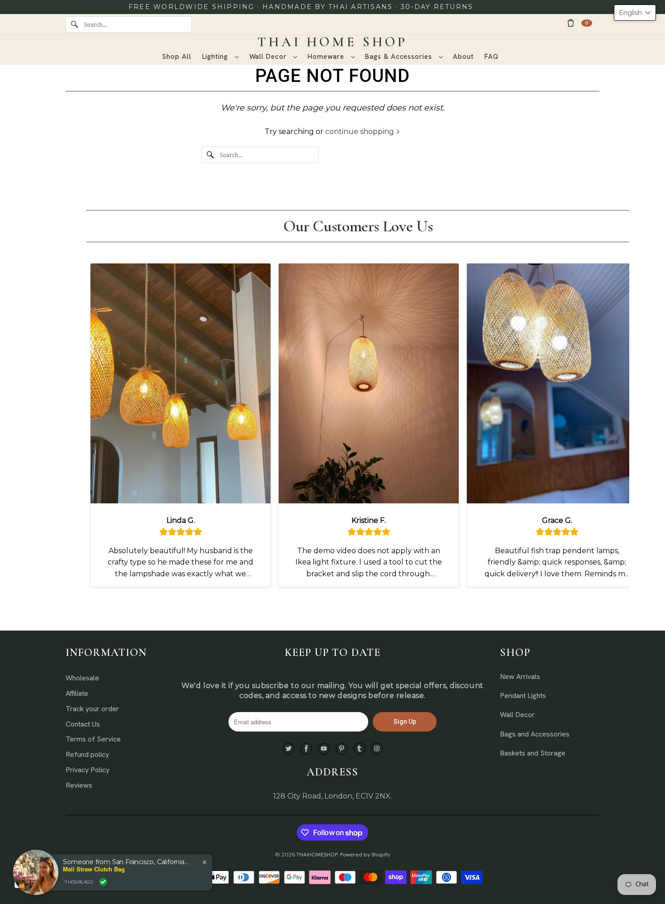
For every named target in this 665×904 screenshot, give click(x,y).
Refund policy (87, 754)
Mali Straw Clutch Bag (94, 869)
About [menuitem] (463, 56)
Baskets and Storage (532, 753)
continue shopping (360, 131)
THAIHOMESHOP (316, 854)
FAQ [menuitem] (491, 56)
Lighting (216, 56)
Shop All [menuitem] (176, 56)
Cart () (586, 23)
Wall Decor (269, 56)
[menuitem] (220, 57)
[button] (635, 12)
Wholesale (82, 678)
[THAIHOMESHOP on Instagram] (377, 749)
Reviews (79, 785)
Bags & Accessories (399, 56)
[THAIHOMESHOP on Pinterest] (341, 749)
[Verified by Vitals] (103, 882)
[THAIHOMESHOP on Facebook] (306, 749)
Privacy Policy (87, 770)
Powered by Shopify (365, 854)
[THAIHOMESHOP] (332, 42)
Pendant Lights (523, 695)
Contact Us (83, 724)
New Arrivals (520, 676)
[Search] (75, 24)
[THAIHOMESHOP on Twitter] (288, 749)
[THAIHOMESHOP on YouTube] (324, 749)
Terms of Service (93, 739)
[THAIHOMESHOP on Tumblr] (359, 749)
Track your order (92, 708)
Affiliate (77, 693)
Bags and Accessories (535, 734)
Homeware (327, 56)
